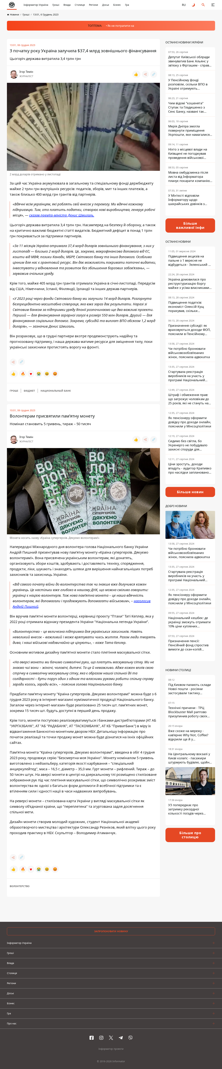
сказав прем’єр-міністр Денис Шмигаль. (61, 215)
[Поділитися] (145, 74)
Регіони (93, 4)
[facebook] (91, 1038)
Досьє (105, 4)
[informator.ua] (12, 5)
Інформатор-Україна (36, 4)
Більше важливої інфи (190, 225)
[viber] (130, 1038)
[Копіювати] (153, 74)
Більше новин (190, 492)
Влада (67, 4)
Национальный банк (56, 390)
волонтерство (19, 886)
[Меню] (213, 5)
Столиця (80, 4)
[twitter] (111, 1038)
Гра (127, 4)
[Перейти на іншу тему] (193, 5)
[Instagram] (101, 1038)
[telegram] (121, 1038)
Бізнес (117, 4)
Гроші (55, 4)
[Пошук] (203, 5)
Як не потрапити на (121, 26)
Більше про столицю (190, 834)
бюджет (29, 390)
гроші (14, 390)
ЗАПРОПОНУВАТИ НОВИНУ (111, 931)
